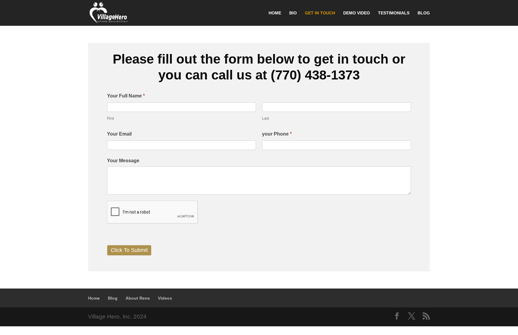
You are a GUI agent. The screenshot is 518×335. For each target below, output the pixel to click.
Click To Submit (129, 250)
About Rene (138, 298)
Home (275, 13)
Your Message (123, 160)
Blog (424, 13)
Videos (165, 298)
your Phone (277, 133)
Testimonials (393, 13)
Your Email (119, 133)
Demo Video (356, 13)
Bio (293, 13)
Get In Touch (320, 13)
